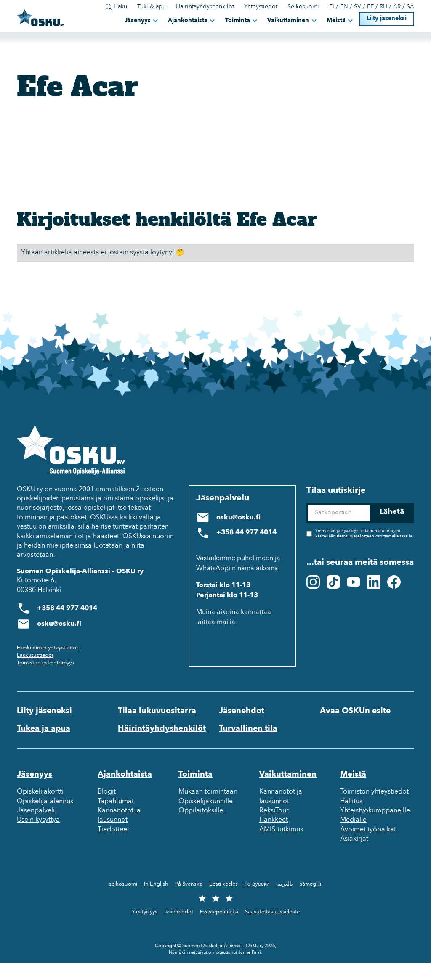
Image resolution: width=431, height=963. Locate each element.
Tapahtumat (116, 801)
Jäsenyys (138, 21)
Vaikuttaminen (288, 21)
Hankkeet (273, 820)
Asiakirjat (354, 839)
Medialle (353, 820)
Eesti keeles (223, 884)
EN (344, 7)
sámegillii (311, 884)
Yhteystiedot (260, 7)
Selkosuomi (303, 7)
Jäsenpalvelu (37, 810)
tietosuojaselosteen (355, 536)
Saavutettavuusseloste (272, 912)
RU (383, 7)
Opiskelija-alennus (45, 801)
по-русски (257, 884)
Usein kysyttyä (38, 820)
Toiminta (237, 21)
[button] (142, 21)
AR (397, 7)
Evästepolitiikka (219, 912)
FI (331, 7)
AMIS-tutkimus (281, 829)
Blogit (107, 791)
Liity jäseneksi (387, 19)
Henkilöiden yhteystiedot (47, 648)
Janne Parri (249, 952)
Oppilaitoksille (200, 810)
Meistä (336, 21)
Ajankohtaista (188, 21)
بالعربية (284, 884)
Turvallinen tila (248, 729)
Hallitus (351, 801)
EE (370, 7)
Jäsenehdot (241, 711)
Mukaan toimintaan (207, 791)
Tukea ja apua (43, 729)
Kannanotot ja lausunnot (119, 815)
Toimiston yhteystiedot (374, 791)
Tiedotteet (113, 829)
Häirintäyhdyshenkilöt (205, 7)
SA (410, 7)
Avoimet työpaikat (368, 829)
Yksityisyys (144, 912)
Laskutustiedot (35, 655)
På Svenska (188, 884)
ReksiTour (274, 810)
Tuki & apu (151, 7)
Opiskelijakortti (40, 791)
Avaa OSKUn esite (355, 711)
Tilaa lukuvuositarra (157, 711)
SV (357, 7)
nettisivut (198, 952)
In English (156, 884)
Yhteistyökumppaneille (375, 810)
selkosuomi (123, 884)
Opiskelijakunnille (205, 801)
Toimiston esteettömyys (45, 663)
